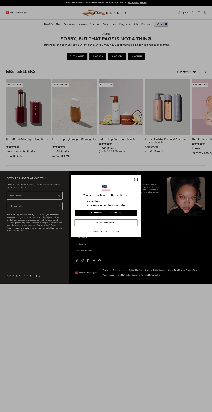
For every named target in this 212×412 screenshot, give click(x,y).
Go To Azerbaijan (106, 223)
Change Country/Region (106, 232)
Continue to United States (106, 213)
